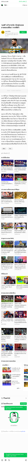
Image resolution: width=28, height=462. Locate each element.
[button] (2, 460)
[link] (5, 460)
